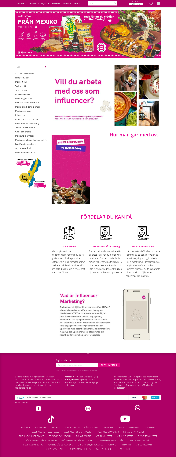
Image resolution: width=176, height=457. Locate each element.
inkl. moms (136, 4)
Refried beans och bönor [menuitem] (26, 119)
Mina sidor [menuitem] (67, 3)
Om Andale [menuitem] (31, 3)
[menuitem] (115, 447)
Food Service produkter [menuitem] (26, 144)
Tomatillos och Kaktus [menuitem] (25, 127)
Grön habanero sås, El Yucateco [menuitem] (77, 440)
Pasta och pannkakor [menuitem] (133, 431)
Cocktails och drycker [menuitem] (60, 436)
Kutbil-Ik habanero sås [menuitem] (139, 440)
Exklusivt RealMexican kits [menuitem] (27, 102)
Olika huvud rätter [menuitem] (55, 449)
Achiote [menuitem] (112, 444)
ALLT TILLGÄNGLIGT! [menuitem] (24, 73)
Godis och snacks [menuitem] (23, 131)
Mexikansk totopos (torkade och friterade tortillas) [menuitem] (31, 140)
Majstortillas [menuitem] (21, 82)
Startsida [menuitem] (20, 3)
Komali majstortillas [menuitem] (80, 449)
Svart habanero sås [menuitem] (33, 444)
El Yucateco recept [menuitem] (147, 436)
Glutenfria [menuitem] (149, 427)
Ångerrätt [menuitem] (125, 449)
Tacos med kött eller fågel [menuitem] (45, 431)
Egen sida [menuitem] (55, 427)
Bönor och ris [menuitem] (83, 436)
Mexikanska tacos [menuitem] (23, 111)
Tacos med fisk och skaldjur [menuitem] (78, 431)
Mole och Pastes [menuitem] (22, 94)
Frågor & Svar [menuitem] (91, 427)
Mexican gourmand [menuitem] (24, 98)
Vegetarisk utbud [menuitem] (23, 148)
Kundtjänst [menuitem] (42, 3)
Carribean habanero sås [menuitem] (111, 440)
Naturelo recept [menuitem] (104, 436)
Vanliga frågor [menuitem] (103, 449)
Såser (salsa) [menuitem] (21, 90)
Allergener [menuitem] (56, 3)
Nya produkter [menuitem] (22, 77)
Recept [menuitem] (77, 3)
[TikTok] (50, 419)
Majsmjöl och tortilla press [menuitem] (27, 107)
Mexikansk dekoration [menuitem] (25, 152)
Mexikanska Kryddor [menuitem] (24, 136)
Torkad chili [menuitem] (20, 86)
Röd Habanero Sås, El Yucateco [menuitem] (41, 440)
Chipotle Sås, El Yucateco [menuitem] (90, 444)
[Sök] (115, 4)
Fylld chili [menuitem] (125, 444)
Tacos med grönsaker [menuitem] (108, 431)
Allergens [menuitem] (134, 427)
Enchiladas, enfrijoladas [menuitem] (31, 436)
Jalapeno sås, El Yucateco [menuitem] (60, 444)
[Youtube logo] (125, 419)
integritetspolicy (92, 370)
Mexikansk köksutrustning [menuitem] (27, 123)
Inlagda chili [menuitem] (21, 115)
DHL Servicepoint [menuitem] (144, 444)
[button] (152, 3)
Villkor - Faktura (21, 402)
